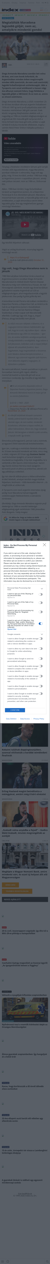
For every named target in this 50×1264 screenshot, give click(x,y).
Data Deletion (11, 719)
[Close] (45, 545)
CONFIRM (15, 710)
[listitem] (25, 588)
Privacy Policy (38, 719)
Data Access (25, 719)
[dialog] (25, 632)
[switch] (41, 594)
